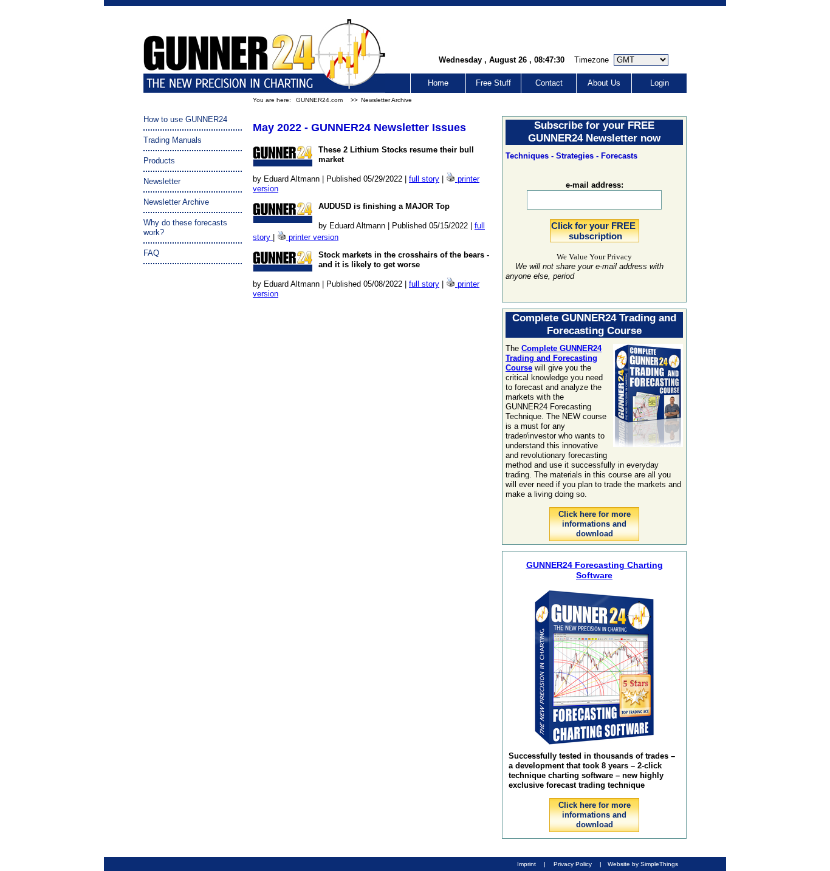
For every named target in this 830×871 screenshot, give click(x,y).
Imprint (526, 864)
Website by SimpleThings (643, 864)
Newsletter (161, 181)
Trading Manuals (172, 140)
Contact (549, 82)
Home (438, 82)
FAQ (151, 253)
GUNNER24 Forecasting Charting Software (594, 570)
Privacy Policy (573, 864)
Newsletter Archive (386, 100)
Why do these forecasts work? (185, 227)
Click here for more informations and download (594, 524)
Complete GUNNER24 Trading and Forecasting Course (554, 358)
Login (659, 82)
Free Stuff (493, 82)
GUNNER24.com (319, 100)
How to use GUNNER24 (185, 119)
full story (424, 178)
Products (159, 160)
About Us (604, 82)
